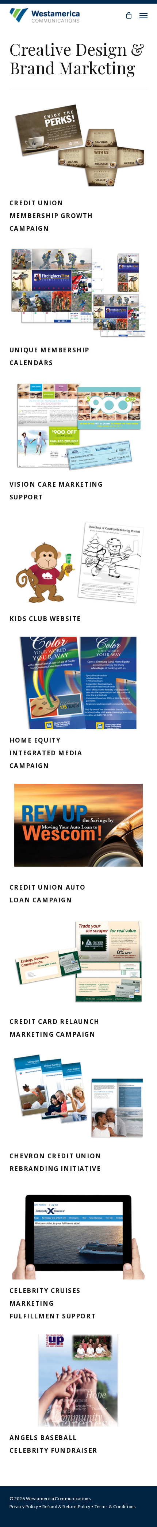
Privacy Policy (23, 1506)
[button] (143, 15)
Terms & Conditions (115, 1506)
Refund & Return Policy (66, 1506)
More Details (80, 140)
